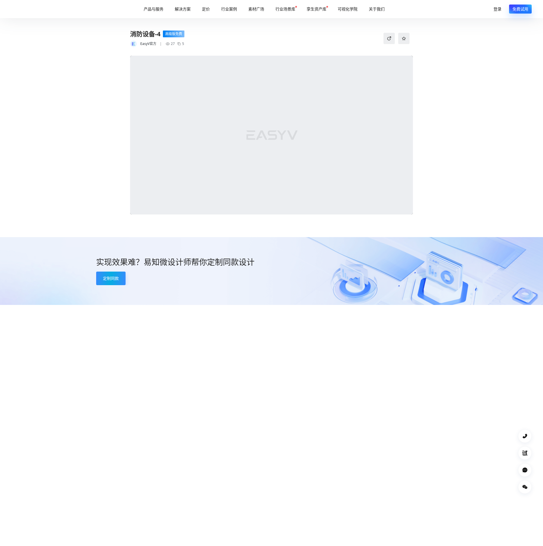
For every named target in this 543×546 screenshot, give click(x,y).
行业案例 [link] (229, 9)
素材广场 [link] (256, 9)
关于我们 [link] (377, 9)
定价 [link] (206, 9)
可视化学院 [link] (347, 9)
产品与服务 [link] (153, 9)
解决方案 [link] (183, 9)
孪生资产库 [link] (316, 9)
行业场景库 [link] (285, 9)
